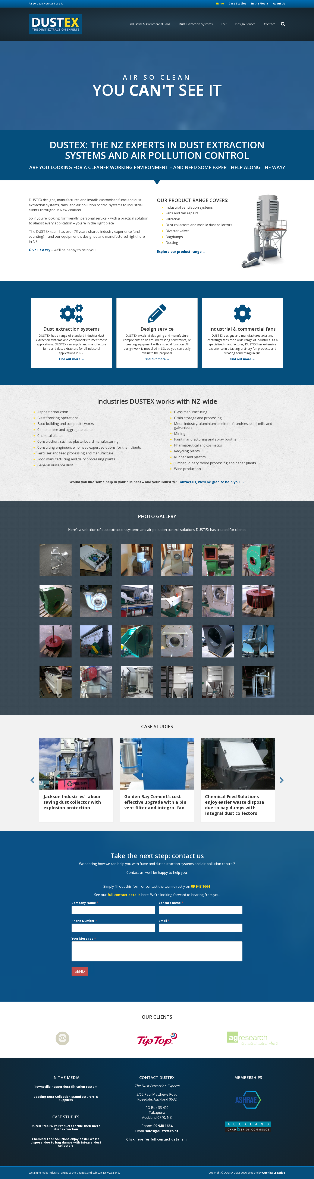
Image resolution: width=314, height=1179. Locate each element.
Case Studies (237, 3)
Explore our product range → (181, 251)
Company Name (85, 903)
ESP (224, 24)
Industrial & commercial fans (149, 24)
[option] (122, 1038)
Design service (245, 24)
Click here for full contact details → (157, 1139)
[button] (32, 780)
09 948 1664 (200, 886)
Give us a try (39, 250)
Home (220, 3)
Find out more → (71, 359)
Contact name (171, 903)
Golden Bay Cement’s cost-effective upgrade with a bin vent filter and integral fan (75, 802)
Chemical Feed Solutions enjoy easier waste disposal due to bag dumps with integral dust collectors (154, 805)
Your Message (84, 938)
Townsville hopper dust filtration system (65, 1087)
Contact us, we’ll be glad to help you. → (211, 482)
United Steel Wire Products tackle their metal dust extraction (66, 1127)
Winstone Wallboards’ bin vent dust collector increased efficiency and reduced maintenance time (237, 805)
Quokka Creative (273, 1173)
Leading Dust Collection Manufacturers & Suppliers (66, 1098)
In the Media (259, 3)
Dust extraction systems (196, 24)
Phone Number (84, 921)
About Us (279, 3)
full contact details (123, 894)
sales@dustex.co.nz (162, 1131)
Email (164, 921)
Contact (269, 24)
